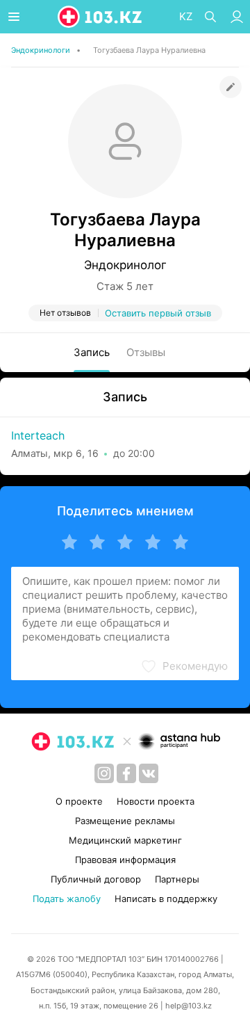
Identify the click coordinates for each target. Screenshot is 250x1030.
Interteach (38, 435)
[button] (184, 666)
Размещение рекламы (125, 820)
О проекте (79, 801)
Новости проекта (155, 801)
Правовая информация (125, 859)
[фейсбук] (126, 773)
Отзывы (145, 352)
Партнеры (177, 879)
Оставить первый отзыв (158, 313)
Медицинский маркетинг (125, 840)
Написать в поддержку (166, 898)
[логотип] (101, 16)
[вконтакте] (148, 773)
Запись (92, 352)
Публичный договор (96, 879)
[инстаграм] (104, 773)
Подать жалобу (67, 898)
